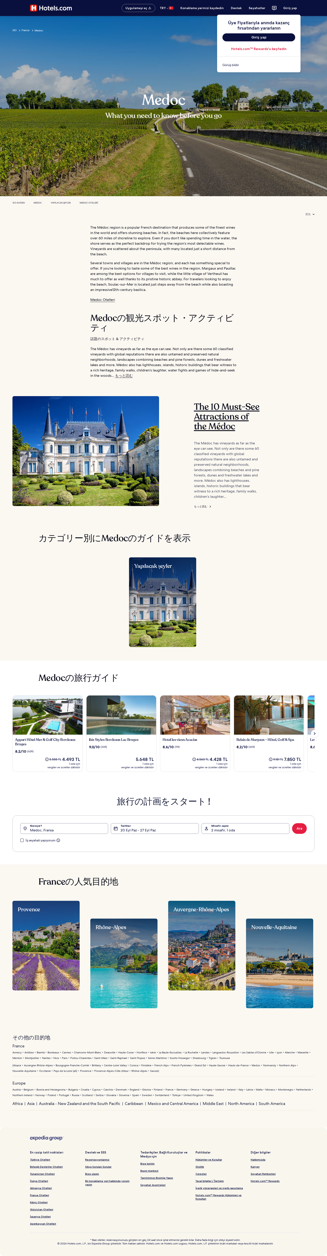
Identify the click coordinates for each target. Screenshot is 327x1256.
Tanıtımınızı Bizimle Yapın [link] (156, 1177)
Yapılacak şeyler (61, 202)
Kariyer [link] (255, 1166)
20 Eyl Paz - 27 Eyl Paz (138, 830)
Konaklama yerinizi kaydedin (202, 8)
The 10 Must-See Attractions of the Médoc (227, 416)
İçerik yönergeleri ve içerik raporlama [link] (219, 1188)
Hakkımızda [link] (258, 1159)
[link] (259, 65)
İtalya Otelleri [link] (39, 1181)
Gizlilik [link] (200, 1166)
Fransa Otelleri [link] (39, 1195)
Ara (299, 828)
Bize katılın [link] (147, 1163)
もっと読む (124, 375)
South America (272, 1103)
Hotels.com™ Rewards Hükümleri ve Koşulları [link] (219, 1197)
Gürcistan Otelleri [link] (41, 1209)
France (26, 30)
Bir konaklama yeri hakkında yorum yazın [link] (107, 1182)
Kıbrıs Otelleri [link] (39, 1202)
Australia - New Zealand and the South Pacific (79, 1103)
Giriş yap (290, 8)
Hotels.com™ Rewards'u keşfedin (259, 49)
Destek (236, 8)
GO (14, 30)
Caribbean (134, 1103)
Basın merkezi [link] (149, 1170)
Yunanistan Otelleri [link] (42, 1173)
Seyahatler (257, 8)
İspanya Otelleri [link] (40, 1216)
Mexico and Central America (173, 1103)
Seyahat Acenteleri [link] (153, 1185)
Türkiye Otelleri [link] (40, 1159)
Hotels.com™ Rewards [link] (265, 1181)
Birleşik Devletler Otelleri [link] (46, 1166)
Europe (19, 1083)
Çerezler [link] (201, 1173)
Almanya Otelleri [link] (41, 1188)
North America (241, 1103)
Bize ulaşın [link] (92, 1173)
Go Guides (18, 202)
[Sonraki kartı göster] (314, 733)
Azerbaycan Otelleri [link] (43, 1223)
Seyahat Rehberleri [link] (263, 1173)
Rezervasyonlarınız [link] (97, 1159)
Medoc (38, 202)
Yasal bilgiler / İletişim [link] (210, 1181)
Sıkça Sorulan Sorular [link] (98, 1166)
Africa (17, 1103)
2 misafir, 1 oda (223, 830)
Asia (30, 1103)
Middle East (213, 1103)
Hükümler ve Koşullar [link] (209, 1159)
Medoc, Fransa (42, 830)
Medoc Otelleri (89, 202)
